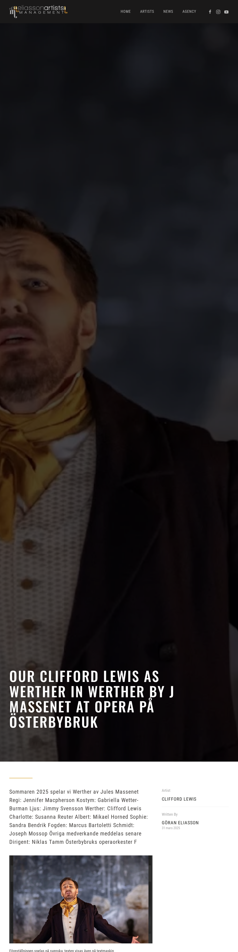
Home (126, 11)
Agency (189, 11)
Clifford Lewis (179, 799)
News (168, 11)
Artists (147, 11)
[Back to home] (38, 11)
